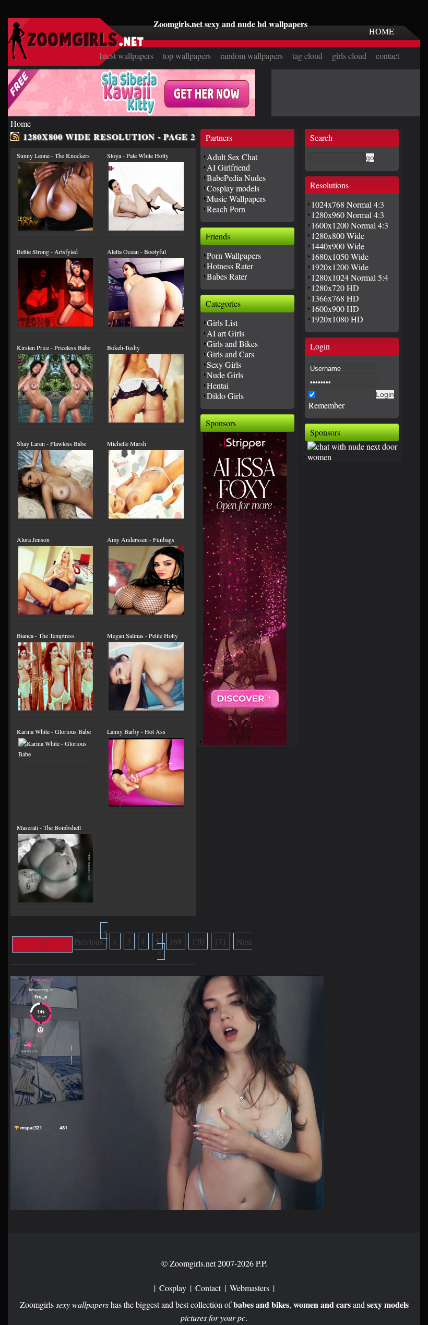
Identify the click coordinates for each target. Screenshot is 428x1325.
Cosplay (172, 1287)
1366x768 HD (335, 298)
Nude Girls (225, 374)
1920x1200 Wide (339, 266)
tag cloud (307, 55)
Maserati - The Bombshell (49, 827)
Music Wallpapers (236, 198)
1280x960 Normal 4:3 (347, 214)
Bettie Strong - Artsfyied (47, 251)
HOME (381, 31)
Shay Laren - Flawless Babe (51, 443)
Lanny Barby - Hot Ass (136, 731)
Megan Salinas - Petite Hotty (142, 635)
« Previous (91, 936)
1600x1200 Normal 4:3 (349, 225)
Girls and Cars (230, 353)
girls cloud (349, 55)
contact (387, 55)
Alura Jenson (33, 539)
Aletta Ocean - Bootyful (136, 251)
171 (220, 941)
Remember (326, 405)
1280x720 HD (335, 287)
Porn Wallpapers (234, 255)
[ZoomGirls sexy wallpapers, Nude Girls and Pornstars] (76, 56)
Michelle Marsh (126, 443)
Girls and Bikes (232, 343)
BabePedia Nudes (236, 177)
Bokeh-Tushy (123, 347)
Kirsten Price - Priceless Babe (53, 347)
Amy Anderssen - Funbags (140, 539)
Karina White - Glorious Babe (54, 731)
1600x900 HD (335, 308)
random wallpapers (251, 55)
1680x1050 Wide (339, 256)
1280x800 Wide (337, 235)
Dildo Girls (225, 395)
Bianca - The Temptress (46, 635)
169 (175, 941)
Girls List (222, 322)
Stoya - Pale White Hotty (138, 155)
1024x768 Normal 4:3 (347, 204)
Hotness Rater (230, 265)
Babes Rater (227, 276)
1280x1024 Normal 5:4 (349, 277)
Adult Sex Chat (232, 156)
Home (20, 123)
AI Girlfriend (228, 167)
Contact (208, 1287)
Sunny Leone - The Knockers (53, 155)
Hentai (218, 385)
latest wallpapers (126, 55)
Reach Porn (226, 208)
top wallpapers (187, 55)
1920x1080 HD (337, 319)
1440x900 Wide (337, 245)
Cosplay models (233, 188)
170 (198, 941)
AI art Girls (225, 333)
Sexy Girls (224, 364)
